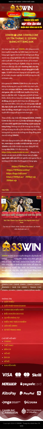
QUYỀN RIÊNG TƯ (12, 318)
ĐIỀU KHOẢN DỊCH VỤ (14, 314)
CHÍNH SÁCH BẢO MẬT (14, 310)
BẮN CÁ (7, 349)
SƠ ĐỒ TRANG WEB (12, 330)
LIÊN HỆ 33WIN (10, 326)
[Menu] (3, 7)
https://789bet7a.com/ (22, 166)
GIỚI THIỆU (9, 302)
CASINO (7, 341)
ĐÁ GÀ (7, 357)
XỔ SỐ (6, 361)
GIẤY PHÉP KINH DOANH (15, 306)
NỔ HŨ (7, 353)
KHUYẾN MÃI (10, 365)
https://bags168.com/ (16, 173)
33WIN (5, 256)
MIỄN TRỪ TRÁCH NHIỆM (15, 322)
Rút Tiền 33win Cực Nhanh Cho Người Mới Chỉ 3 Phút (21, 221)
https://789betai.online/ (18, 170)
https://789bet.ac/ (15, 176)
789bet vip (30, 176)
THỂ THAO (8, 345)
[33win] (21, 7)
